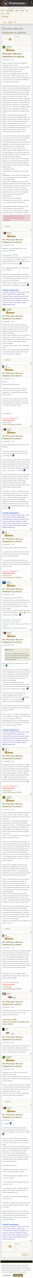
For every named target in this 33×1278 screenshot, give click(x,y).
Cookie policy (22, 1272)
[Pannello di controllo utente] (1, 22)
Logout (10, 22)
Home (2, 10)
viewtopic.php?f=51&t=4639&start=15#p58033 (12, 423)
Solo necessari (7, 1275)
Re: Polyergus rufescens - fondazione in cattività (13, 240)
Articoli (22, 10)
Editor (4, 22)
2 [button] (13, 39)
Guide (16, 10)
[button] (6, 39)
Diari (27, 10)
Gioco (7, 13)
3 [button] (17, 39)
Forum (2, 13)
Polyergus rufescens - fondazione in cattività (14, 30)
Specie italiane (9, 10)
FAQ (15, 22)
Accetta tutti (18, 1275)
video (17, 261)
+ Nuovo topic (4, 16)
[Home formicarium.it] (16, 3)
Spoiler (7, 226)
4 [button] (21, 39)
